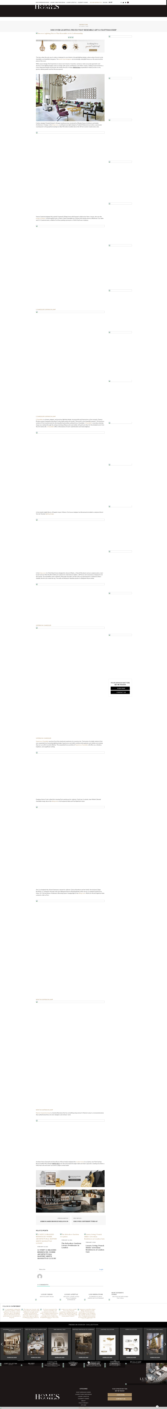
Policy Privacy (83, 1402)
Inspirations (83, 24)
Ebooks (105, 2)
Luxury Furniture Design (57, 2)
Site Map (83, 1405)
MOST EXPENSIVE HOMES (83, 1392)
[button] (164, 1344)
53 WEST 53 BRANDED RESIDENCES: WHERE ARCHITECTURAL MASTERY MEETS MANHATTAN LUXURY (46, 1254)
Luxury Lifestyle (71, 2)
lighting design (50, 514)
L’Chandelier (39, 419)
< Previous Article (62, 1218)
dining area (55, 801)
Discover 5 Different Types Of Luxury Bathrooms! (85, 1222)
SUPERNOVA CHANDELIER (43, 625)
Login (101, 1269)
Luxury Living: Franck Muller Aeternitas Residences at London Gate (95, 1248)
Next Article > (77, 1218)
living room (55, 125)
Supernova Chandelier (42, 741)
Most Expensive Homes (42, 2)
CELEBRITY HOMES (83, 2)
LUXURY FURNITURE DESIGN (83, 1394)
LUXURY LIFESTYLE (83, 1396)
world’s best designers (65, 59)
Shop (110, 2)
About (83, 1400)
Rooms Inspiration (96, 2)
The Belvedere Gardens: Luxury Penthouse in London (71, 1245)
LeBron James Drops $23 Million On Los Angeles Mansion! (54, 1222)
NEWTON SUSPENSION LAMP (44, 999)
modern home (80, 1162)
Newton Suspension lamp (43, 1113)
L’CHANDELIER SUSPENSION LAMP (46, 309)
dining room (82, 893)
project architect (40, 218)
